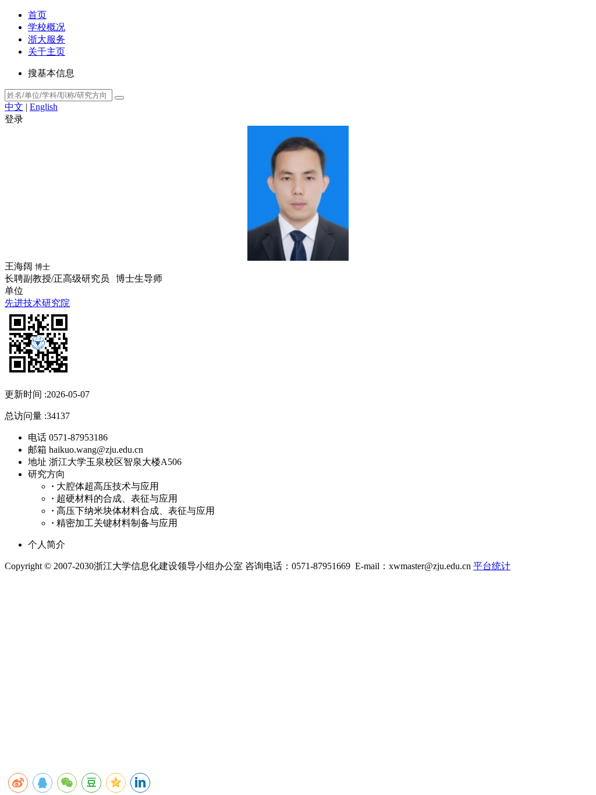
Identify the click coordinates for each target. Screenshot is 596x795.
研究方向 (46, 474)
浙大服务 (46, 39)
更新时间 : (26, 394)
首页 (37, 15)
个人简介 (46, 544)
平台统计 (491, 566)
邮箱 (37, 450)
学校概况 (46, 27)
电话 (37, 437)
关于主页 (46, 51)
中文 (14, 107)
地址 (37, 462)
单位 (14, 291)
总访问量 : (26, 416)
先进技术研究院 (37, 303)
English (44, 107)
